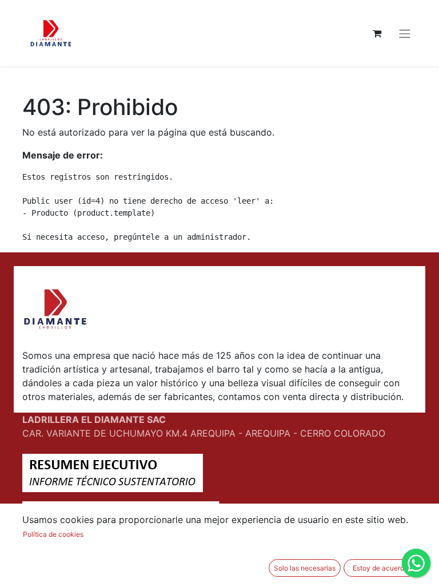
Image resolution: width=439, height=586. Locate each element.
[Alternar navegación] (405, 33)
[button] (305, 568)
